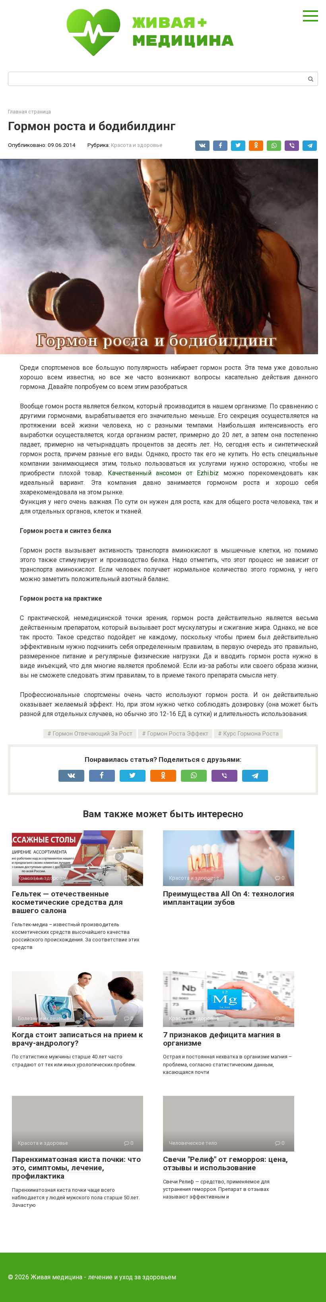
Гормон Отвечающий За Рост (92, 733)
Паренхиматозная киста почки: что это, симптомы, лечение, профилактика (76, 1168)
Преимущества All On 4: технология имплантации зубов (228, 898)
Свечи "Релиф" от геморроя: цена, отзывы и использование (225, 1163)
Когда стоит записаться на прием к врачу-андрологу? (77, 1039)
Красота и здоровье (136, 145)
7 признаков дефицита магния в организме (222, 1039)
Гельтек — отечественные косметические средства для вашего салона (67, 902)
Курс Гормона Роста (251, 733)
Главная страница (29, 112)
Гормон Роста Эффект (177, 733)
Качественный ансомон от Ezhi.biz (163, 473)
